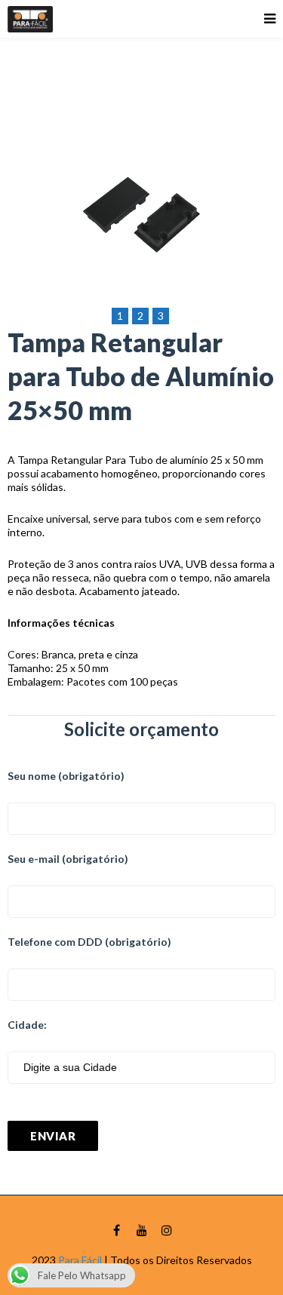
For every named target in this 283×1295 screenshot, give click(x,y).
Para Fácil (80, 1260)
